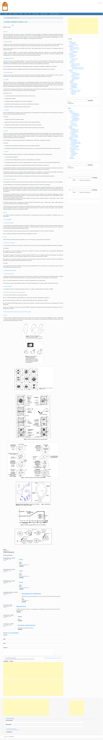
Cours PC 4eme (74, 58)
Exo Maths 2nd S (76, 118)
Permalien (5, 560)
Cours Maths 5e (74, 51)
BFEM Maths (73, 86)
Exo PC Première (74, 135)
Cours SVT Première (74, 137)
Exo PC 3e (73, 76)
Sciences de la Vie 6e (74, 45)
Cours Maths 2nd (74, 113)
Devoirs (20, 13)
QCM (30, 13)
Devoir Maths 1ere (75, 132)
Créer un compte (44, 13)
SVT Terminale (73, 148)
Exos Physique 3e (76, 77)
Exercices (15, 13)
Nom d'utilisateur (9, 720)
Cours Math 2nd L (76, 115)
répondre (21, 566)
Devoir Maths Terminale (76, 143)
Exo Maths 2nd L (76, 119)
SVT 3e (71, 88)
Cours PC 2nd (74, 123)
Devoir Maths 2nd (74, 120)
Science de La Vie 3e (75, 91)
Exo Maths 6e (73, 43)
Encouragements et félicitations (31, 593)
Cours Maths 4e (73, 55)
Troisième (71, 70)
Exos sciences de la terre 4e (78, 68)
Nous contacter (36, 13)
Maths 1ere (72, 128)
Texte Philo (73, 154)
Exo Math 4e (72, 56)
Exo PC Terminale (74, 147)
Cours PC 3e (73, 72)
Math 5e (71, 50)
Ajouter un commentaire (9, 552)
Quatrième (71, 53)
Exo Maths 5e (74, 52)
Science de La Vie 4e (75, 63)
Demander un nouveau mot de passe (13, 729)
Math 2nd (72, 112)
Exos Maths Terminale (75, 142)
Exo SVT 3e (73, 92)
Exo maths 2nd (74, 117)
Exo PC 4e (73, 60)
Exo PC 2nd (73, 124)
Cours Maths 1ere (74, 129)
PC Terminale (72, 144)
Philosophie (72, 150)
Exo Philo (73, 155)
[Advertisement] (33, 670)
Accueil (5, 13)
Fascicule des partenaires (54, 13)
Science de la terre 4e (75, 65)
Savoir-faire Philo (74, 153)
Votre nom (5, 634)
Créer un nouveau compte (11, 728)
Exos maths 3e (74, 85)
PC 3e (71, 71)
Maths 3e (72, 82)
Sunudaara (12, 736)
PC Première (72, 133)
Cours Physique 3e (76, 73)
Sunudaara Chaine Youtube (101, 3)
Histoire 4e (72, 61)
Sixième (70, 41)
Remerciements (21, 606)
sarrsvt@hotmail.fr (25, 600)
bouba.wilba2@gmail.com (24, 564)
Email (4, 643)
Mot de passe (9, 724)
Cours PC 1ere (74, 134)
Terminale (71, 138)
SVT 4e (71, 62)
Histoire (71, 81)
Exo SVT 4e (73, 66)
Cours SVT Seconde (74, 125)
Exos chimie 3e (76, 78)
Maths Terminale (73, 139)
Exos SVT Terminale (75, 149)
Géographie (72, 158)
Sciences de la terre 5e (74, 48)
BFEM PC (73, 80)
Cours (10, 13)
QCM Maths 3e (74, 87)
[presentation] (20, 62)
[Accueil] (5, 6)
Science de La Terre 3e (76, 90)
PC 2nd (71, 122)
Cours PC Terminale (75, 145)
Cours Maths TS (74, 140)
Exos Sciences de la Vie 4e (78, 67)
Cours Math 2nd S (76, 114)
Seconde (70, 110)
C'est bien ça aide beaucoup (26, 625)
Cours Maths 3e (74, 83)
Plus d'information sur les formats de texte (52, 658)
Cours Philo (73, 152)
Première (70, 127)
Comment (5, 647)
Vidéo (25, 13)
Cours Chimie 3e (76, 75)
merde (20, 616)
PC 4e (71, 57)
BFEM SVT (73, 93)
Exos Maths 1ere (74, 130)
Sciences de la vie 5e (74, 47)
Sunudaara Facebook (98, 3)
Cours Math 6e (73, 42)
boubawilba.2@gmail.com (24, 576)
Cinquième (71, 46)
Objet (4, 639)
